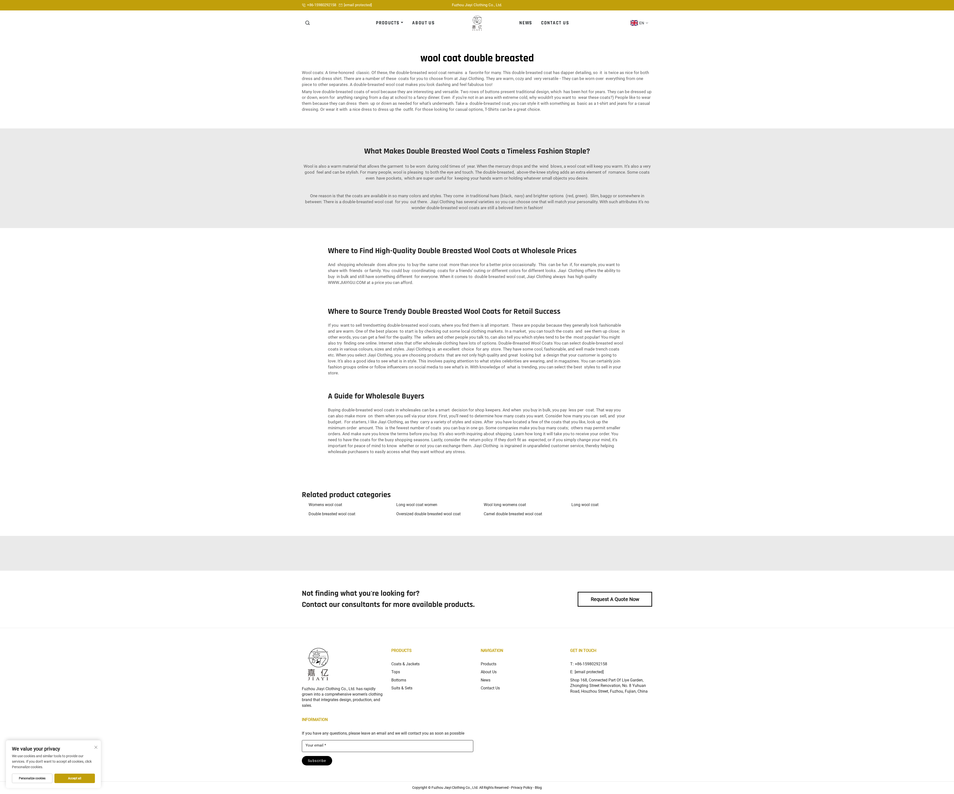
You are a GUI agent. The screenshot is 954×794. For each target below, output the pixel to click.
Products (488, 664)
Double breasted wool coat (332, 514)
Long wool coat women (416, 504)
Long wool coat (584, 504)
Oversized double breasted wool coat (428, 514)
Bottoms (398, 680)
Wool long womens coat (505, 504)
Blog (538, 788)
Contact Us (490, 688)
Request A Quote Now (615, 599)
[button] (308, 23)
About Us (489, 672)
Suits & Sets (401, 688)
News (485, 680)
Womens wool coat (325, 504)
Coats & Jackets (405, 664)
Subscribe (317, 761)
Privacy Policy (521, 788)
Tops (395, 672)
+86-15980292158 (321, 5)
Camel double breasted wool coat (513, 514)
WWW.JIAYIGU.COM (347, 282)
